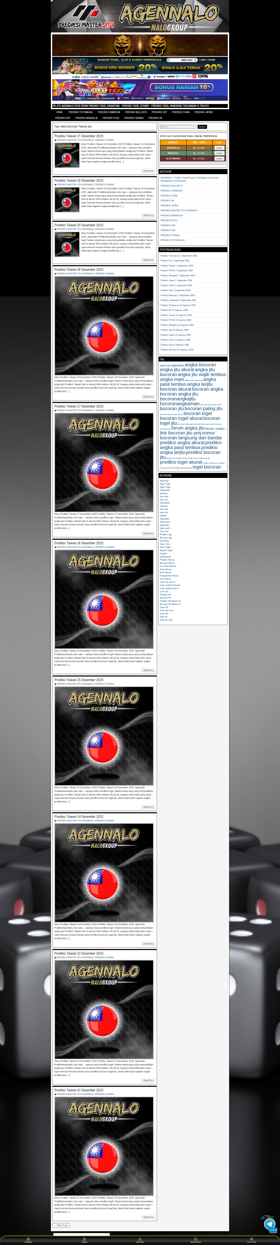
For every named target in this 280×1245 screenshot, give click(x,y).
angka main (172, 379)
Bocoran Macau (167, 563)
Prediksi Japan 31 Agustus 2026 (176, 335)
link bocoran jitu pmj (180, 432)
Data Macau (165, 572)
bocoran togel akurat (181, 418)
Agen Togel (165, 484)
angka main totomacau (194, 380)
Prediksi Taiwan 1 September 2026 (177, 265)
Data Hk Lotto (166, 620)
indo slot (164, 500)
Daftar (219, 147)
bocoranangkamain (180, 403)
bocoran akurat (175, 389)
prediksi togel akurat (181, 462)
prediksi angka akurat (182, 442)
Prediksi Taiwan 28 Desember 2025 (78, 270)
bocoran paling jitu (203, 408)
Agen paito (165, 522)
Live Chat (251, 1242)
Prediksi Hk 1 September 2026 (175, 260)
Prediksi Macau (167, 560)
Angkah (163, 553)
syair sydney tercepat (170, 585)
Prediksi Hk (165, 594)
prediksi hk (170, 458)
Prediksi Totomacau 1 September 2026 (179, 256)
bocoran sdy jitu (176, 414)
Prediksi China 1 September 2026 (176, 285)
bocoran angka (207, 389)
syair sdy (164, 591)
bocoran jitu (172, 408)
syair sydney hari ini (169, 588)
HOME (59, 112)
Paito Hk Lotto (166, 610)
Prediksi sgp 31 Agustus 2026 (175, 330)
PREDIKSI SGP (62, 118)
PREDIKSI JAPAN (203, 112)
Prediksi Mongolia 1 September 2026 (178, 275)
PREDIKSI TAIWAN (133, 118)
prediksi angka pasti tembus (191, 445)
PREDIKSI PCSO (110, 118)
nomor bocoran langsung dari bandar (191, 435)
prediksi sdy (192, 458)
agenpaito (177, 365)
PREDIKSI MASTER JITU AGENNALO (75, 140)
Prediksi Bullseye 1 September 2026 (178, 295)
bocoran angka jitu (179, 394)
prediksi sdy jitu (204, 458)
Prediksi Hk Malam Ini (170, 601)
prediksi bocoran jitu (190, 455)
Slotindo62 (165, 490)
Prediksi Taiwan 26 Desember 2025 (78, 543)
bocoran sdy (165, 414)
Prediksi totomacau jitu (183, 468)
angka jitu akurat (177, 369)
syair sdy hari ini (167, 582)
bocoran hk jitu (216, 405)
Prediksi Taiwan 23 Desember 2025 (78, 953)
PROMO (28, 1242)
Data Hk (164, 617)
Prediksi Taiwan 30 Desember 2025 (78, 180)
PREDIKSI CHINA (181, 112)
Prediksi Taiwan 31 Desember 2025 (78, 136)
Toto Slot (164, 531)
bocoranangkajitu (178, 398)
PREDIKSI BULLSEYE (136, 112)
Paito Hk (164, 607)
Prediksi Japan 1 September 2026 (176, 280)
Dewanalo (164, 541)
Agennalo (164, 481)
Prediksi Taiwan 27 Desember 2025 (78, 406)
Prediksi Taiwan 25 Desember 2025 (78, 680)
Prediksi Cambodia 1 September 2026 (178, 300)
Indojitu (163, 515)
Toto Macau (165, 579)
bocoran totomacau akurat (204, 424)
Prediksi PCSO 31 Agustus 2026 (176, 320)
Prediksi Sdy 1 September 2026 (175, 290)
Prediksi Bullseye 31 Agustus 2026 (177, 349)
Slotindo (164, 493)
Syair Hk (164, 613)
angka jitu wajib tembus (202, 374)
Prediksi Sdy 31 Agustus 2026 (175, 345)
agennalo (165, 365)
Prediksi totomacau (210, 463)
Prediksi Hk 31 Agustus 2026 (174, 310)
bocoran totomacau (185, 424)
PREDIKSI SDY (159, 112)
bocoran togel (198, 413)
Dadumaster (165, 556)
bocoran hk (204, 405)
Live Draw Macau (168, 566)
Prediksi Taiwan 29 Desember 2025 (78, 225)
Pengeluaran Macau (169, 575)
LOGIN (84, 1242)
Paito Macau (166, 569)
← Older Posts (61, 1225)
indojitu (220, 428)
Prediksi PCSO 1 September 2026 (177, 270)
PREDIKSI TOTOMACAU (80, 112)
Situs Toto (164, 544)
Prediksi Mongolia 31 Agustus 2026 (177, 325)
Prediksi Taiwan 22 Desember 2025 (78, 1090)
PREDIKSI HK (155, 118)
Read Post (148, 171)
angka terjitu (200, 384)
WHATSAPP (195, 1242)
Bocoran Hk (165, 598)
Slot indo (164, 496)
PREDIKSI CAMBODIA (109, 112)
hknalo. (210, 428)
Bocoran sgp (166, 538)
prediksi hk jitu (181, 458)
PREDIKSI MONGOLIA (86, 118)
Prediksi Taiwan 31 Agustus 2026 (176, 315)
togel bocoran (207, 467)
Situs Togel (165, 547)
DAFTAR (140, 1242)
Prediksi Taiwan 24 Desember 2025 (78, 817)
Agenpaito (164, 519)
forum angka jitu (188, 428)
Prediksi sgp (166, 534)
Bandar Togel (166, 550)
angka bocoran (200, 364)
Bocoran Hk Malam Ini (170, 604)
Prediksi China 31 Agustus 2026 (176, 340)
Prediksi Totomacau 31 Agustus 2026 (178, 305)
